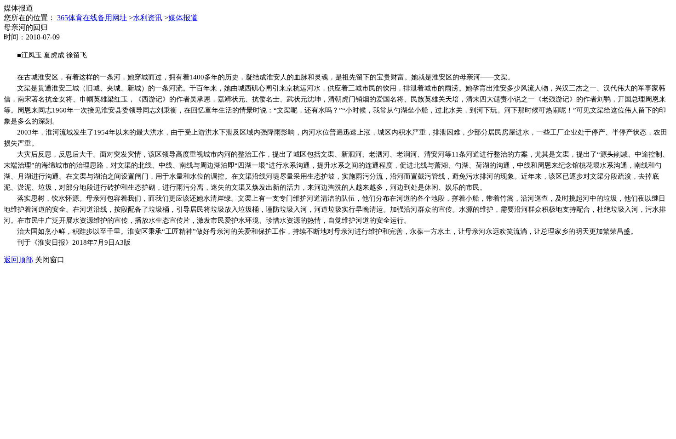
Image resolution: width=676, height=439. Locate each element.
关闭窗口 (49, 260)
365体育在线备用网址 (92, 18)
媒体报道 (183, 18)
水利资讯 (147, 18)
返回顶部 (18, 260)
